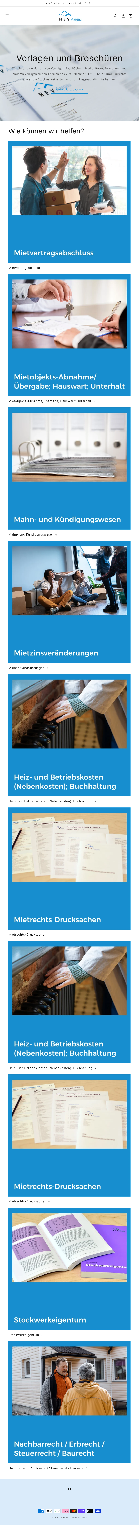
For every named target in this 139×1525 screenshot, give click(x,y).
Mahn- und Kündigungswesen (31, 534)
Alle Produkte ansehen (69, 89)
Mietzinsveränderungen (26, 668)
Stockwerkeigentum (23, 1335)
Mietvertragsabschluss (25, 268)
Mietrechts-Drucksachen (27, 934)
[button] (7, 16)
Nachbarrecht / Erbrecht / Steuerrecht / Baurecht (46, 1468)
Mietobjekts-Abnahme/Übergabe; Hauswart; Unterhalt (49, 401)
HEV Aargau (64, 1517)
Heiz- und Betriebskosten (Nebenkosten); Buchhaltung (50, 801)
